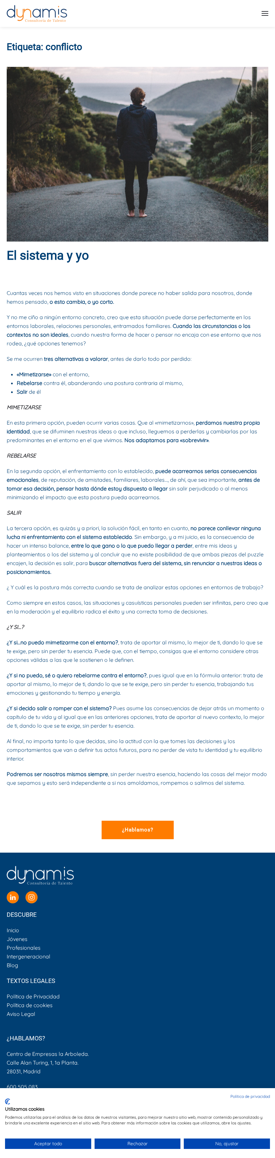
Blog (200, 272)
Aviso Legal (21, 1014)
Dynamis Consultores (67, 272)
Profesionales (24, 947)
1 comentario (227, 272)
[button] (265, 13)
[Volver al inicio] (37, 13)
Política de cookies (30, 1005)
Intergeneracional (28, 956)
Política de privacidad (250, 1096)
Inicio (13, 930)
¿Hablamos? (137, 830)
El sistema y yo (48, 255)
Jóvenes (17, 939)
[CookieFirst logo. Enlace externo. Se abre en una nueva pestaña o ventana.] (7, 1102)
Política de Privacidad (33, 996)
